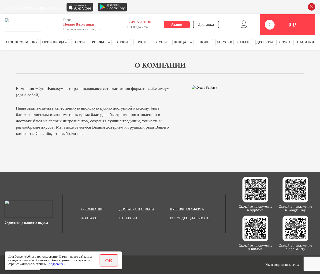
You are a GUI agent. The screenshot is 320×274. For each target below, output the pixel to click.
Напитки (305, 42)
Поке (204, 42)
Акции (176, 25)
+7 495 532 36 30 (139, 22)
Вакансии (128, 218)
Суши (122, 42)
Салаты (244, 42)
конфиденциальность (190, 218)
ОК (108, 260)
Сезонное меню (21, 42)
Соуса (285, 42)
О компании (92, 209)
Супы (161, 42)
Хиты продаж (54, 42)
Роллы (98, 42)
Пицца (180, 42)
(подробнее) (56, 264)
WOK (142, 42)
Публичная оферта (187, 209)
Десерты (265, 42)
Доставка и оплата (136, 209)
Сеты (80, 42)
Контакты (90, 218)
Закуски (224, 42)
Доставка (206, 25)
